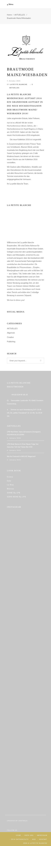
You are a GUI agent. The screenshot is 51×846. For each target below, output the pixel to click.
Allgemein (11, 333)
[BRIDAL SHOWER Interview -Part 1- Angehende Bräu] (25, 744)
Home (9, 15)
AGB (34, 839)
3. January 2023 (14, 450)
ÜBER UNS (29, 835)
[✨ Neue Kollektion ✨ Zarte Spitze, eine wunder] (25, 622)
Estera (10, 477)
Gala (9, 481)
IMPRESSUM (42, 835)
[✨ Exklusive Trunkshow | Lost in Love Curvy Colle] (25, 646)
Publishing (11, 341)
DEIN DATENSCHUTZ (20, 839)
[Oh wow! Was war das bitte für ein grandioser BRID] (25, 793)
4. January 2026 (14, 438)
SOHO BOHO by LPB (16, 497)
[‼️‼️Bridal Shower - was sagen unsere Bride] (25, 573)
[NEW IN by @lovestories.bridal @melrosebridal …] (25, 720)
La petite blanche (18, 84)
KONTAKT (43, 839)
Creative (10, 337)
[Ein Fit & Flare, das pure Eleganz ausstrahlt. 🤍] (25, 695)
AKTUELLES (19, 15)
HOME (18, 835)
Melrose (10, 489)
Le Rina (10, 485)
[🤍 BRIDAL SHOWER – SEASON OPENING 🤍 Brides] (25, 548)
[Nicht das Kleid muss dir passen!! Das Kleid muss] (25, 597)
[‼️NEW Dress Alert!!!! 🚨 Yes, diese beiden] (25, 769)
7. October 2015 (13, 81)
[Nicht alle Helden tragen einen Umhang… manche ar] (25, 671)
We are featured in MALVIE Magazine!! (21, 456)
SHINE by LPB (13, 493)
